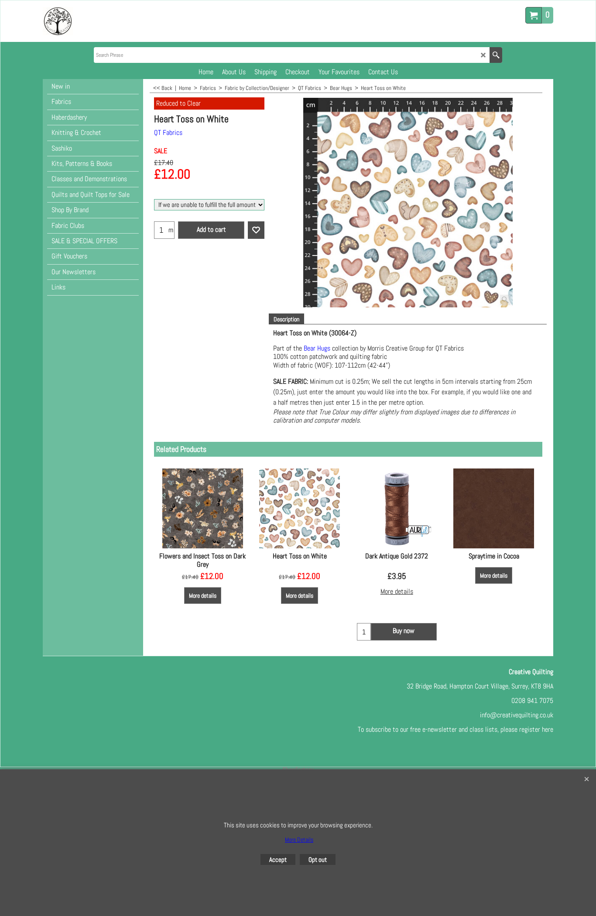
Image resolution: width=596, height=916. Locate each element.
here (547, 729)
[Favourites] (256, 230)
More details (202, 595)
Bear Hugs (317, 348)
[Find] (496, 55)
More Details (299, 840)
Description (286, 319)
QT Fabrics (168, 132)
